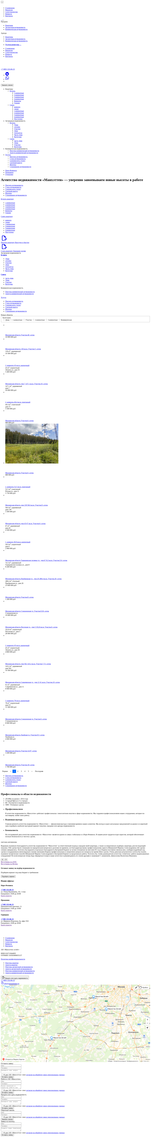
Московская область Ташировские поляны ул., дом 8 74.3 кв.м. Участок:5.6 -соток (36, 560)
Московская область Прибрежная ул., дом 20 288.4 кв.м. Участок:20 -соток (33, 579)
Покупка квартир (11, 963)
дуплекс (17, 127)
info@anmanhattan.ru (11, 984)
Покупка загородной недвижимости (19, 967)
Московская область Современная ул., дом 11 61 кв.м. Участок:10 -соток (32, 682)
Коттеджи (18, 137)
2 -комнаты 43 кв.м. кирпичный (17, 365)
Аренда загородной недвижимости (18, 969)
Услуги (8, 155)
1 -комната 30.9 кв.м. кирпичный (17, 542)
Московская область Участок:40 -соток (19, 335)
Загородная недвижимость (15, 27)
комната (17, 107)
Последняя (39, 771)
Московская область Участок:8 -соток (19, 597)
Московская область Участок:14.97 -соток (21, 751)
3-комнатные (19, 97)
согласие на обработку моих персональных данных (45, 1075)
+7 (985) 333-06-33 (8, 69)
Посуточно (18, 119)
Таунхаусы (18, 133)
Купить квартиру (7, 199)
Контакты (9, 16)
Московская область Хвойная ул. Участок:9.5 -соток (25, 735)
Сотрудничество (11, 12)
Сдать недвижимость (18, 159)
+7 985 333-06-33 (7, 890)
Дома (16, 125)
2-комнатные (19, 95)
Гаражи (17, 103)
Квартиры (9, 25)
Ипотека (13, 165)
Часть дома (18, 135)
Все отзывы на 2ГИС (9, 862)
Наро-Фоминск (11, 170)
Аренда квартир (11, 965)
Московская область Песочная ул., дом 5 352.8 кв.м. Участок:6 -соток (31, 627)
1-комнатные (19, 93)
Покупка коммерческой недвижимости (24, 151)
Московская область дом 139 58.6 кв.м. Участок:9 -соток (26, 505)
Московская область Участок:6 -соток (19, 421)
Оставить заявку (7, 1077)
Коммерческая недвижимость (16, 29)
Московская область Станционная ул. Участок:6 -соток (26, 719)
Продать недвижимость (19, 157)
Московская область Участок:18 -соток (19, 765)
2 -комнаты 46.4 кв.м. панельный (17, 402)
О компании (10, 8)
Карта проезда (6, 896)
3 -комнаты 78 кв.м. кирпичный (17, 701)
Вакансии (9, 10)
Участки (17, 129)
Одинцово (9, 174)
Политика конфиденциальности (13, 959)
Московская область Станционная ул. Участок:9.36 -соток (27, 611)
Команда (8, 14)
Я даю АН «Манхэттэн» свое (34, 1075)
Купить (12, 91)
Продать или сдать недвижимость (16, 978)
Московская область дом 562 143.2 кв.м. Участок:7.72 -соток (28, 664)
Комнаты (17, 101)
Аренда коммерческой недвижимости (24, 153)
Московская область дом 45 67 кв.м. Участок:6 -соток (25, 523)
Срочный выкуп (16, 163)
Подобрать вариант (8, 876)
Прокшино (9, 172)
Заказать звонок (7, 85)
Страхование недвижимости (20, 167)
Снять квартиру (7, 216)
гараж (16, 109)
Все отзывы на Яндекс (9, 864)
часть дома (18, 141)
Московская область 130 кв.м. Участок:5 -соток (23, 349)
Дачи (16, 131)
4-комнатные (19, 99)
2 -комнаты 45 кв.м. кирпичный (17, 645)
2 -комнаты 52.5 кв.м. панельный (17, 487)
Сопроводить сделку (17, 161)
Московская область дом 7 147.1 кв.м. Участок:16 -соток (26, 384)
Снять (12, 105)
